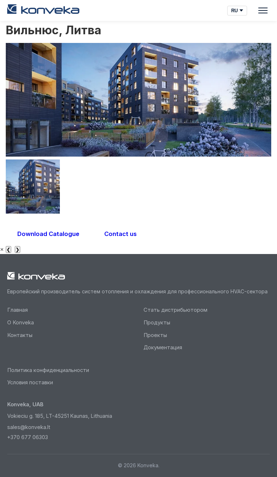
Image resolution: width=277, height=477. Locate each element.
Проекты (155, 335)
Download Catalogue (48, 233)
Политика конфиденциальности (48, 370)
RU (234, 10)
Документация (163, 347)
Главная (17, 310)
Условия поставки (30, 382)
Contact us (120, 233)
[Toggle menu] (263, 10)
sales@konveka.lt (28, 427)
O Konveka (20, 322)
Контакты (19, 335)
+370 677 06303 (27, 437)
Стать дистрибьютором (175, 310)
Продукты (157, 322)
